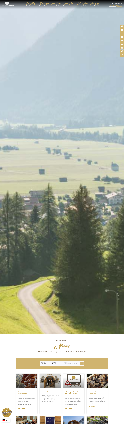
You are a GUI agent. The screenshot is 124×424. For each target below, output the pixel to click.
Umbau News (46, 392)
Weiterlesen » (21, 408)
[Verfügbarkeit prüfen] (82, 363)
